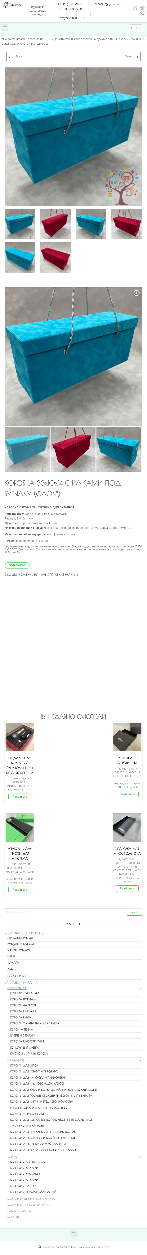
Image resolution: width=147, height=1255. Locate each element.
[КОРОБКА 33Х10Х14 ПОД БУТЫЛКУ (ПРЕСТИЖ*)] (137, 56)
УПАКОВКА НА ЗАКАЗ (127, 787)
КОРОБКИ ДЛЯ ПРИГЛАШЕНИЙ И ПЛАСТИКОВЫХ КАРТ (43, 1131)
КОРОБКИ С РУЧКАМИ (33, 574)
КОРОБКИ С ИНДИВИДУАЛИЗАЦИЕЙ (127, 780)
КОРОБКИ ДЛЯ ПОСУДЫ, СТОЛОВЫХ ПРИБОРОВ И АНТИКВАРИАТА (51, 1095)
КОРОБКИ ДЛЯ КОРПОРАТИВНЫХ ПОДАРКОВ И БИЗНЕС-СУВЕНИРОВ (51, 1119)
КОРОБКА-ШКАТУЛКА (23, 1011)
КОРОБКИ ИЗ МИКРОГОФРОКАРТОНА (31, 1198)
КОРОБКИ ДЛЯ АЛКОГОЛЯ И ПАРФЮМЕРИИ (17, 782)
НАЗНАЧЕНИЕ (15, 1060)
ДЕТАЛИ (12, 1156)
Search (134, 912)
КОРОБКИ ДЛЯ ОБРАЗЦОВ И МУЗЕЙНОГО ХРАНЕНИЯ (42, 1137)
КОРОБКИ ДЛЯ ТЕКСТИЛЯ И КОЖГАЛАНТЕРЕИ (126, 867)
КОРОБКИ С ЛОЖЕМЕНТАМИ (28, 1161)
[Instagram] (135, 8)
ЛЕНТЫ (11, 969)
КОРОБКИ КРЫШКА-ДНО (128, 874)
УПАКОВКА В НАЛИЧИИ (63, 574)
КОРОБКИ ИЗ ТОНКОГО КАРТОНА (28, 1204)
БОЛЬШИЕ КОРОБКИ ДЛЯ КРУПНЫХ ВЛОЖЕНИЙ (39, 1107)
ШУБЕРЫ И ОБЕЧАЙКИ (23, 1035)
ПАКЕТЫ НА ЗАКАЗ (19, 1210)
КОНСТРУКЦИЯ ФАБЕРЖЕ (24, 1047)
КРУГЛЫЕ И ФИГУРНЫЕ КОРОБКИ (29, 1053)
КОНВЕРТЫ (13, 1216)
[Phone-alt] (142, 13)
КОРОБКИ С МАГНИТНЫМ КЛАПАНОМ (34, 1023)
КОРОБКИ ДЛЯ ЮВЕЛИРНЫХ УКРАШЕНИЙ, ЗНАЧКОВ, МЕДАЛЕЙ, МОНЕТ (53, 1089)
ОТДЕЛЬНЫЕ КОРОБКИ (20, 938)
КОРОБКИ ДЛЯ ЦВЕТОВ (24, 1065)
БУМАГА (13, 962)
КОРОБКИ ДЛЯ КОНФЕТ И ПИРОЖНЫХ (34, 1071)
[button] (5, 27)
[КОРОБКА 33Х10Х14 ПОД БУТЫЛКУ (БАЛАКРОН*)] (9, 56)
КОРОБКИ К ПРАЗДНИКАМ (27, 1113)
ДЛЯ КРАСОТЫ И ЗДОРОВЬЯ (27, 1125)
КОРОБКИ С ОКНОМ (23, 1186)
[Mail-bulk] (142, 8)
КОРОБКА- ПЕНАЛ (21, 1029)
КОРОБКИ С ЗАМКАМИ (25, 1173)
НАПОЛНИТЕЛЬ (17, 975)
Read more (19, 796)
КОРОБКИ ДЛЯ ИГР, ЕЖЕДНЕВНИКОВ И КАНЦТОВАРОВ (43, 1149)
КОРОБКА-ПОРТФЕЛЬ (23, 999)
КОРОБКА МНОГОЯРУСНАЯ (27, 1041)
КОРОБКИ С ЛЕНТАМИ (24, 1179)
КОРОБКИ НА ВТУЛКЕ (23, 1005)
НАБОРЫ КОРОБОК (19, 950)
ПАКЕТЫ (11, 956)
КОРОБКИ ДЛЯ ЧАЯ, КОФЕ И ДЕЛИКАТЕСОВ (37, 1083)
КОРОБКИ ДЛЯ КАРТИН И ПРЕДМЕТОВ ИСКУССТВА (41, 1101)
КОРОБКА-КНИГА (20, 1017)
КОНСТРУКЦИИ (16, 988)
